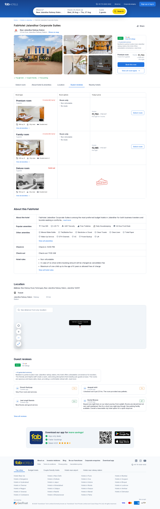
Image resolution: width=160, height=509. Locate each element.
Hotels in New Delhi (54, 476)
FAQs (39, 464)
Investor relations (53, 460)
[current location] (18, 325)
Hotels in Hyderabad (21, 482)
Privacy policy (62, 464)
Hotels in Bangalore (21, 479)
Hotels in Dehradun (122, 492)
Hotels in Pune (86, 476)
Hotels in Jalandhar (26, 20)
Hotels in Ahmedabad (55, 485)
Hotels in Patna (86, 495)
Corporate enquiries (92, 460)
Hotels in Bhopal (121, 482)
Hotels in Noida (86, 485)
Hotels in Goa (86, 479)
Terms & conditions (49, 464)
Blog (64, 460)
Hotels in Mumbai (121, 476)
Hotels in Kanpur (87, 488)
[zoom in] (18, 331)
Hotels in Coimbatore (21, 495)
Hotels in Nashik (53, 492)
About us (117, 4)
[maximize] (18, 344)
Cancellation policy (76, 464)
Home (16, 20)
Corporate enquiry (130, 4)
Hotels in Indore (87, 482)
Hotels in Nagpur (20, 488)
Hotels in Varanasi (20, 492)
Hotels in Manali (87, 492)
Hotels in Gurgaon (121, 479)
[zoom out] (18, 337)
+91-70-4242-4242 (104, 4)
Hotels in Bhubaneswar (56, 495)
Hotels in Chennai (20, 485)
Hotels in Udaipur (54, 488)
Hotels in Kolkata (53, 479)
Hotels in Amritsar (121, 488)
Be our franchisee (75, 460)
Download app (108, 460)
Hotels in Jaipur (53, 482)
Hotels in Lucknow (121, 485)
